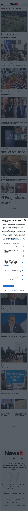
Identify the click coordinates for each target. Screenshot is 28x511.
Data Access (14, 290)
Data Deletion (6, 290)
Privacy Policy (21, 290)
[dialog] (14, 255)
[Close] (25, 220)
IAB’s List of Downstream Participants (15, 239)
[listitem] (14, 243)
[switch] (23, 246)
